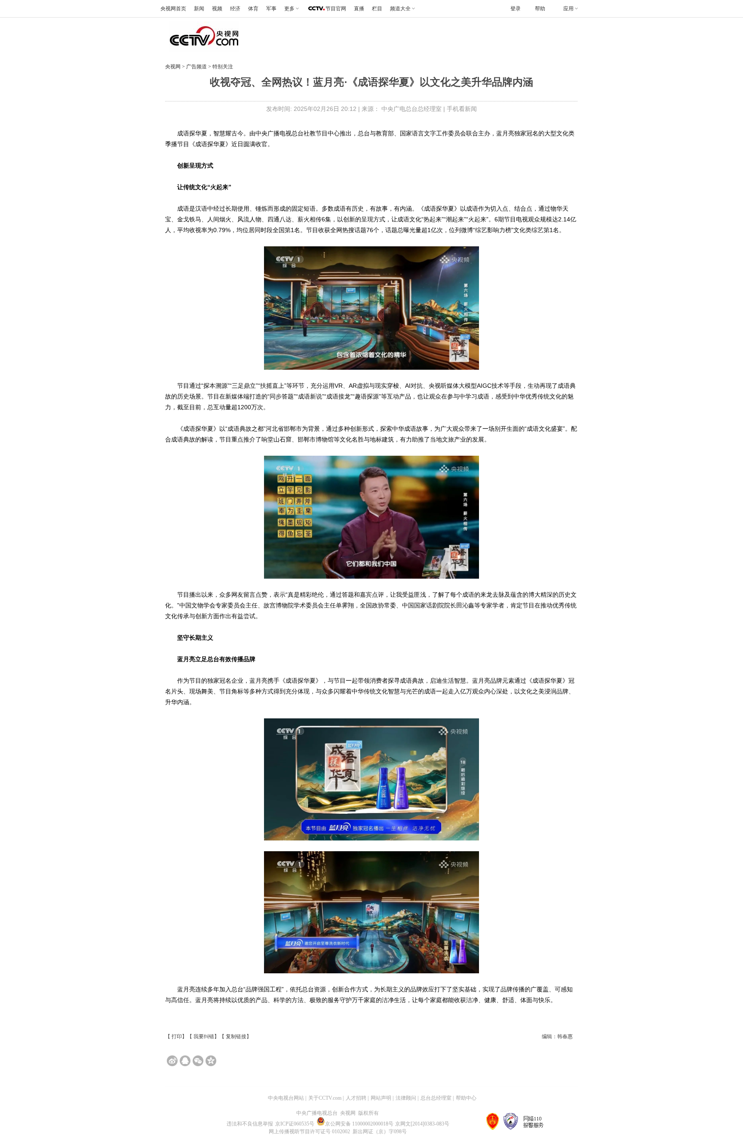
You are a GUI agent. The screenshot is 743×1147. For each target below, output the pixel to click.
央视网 (173, 67)
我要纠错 (203, 1037)
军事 (271, 9)
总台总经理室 (436, 1098)
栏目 (377, 9)
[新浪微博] (172, 1060)
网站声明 (381, 1098)
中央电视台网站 (286, 1098)
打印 (177, 1037)
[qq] (185, 1060)
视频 (217, 9)
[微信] (198, 1060)
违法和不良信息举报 (250, 1124)
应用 (568, 9)
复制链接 (236, 1037)
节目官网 (335, 9)
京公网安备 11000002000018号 (359, 1124)
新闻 (199, 9)
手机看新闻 (462, 108)
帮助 (540, 9)
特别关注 (222, 67)
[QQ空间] (211, 1060)
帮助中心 (466, 1098)
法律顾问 (406, 1098)
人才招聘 (356, 1098)
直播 (359, 9)
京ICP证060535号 (294, 1124)
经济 (235, 9)
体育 (253, 9)
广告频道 (197, 67)
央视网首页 (173, 9)
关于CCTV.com (324, 1098)
